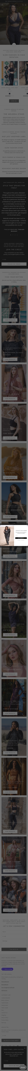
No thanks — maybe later (21, 540)
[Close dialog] (27, 525)
